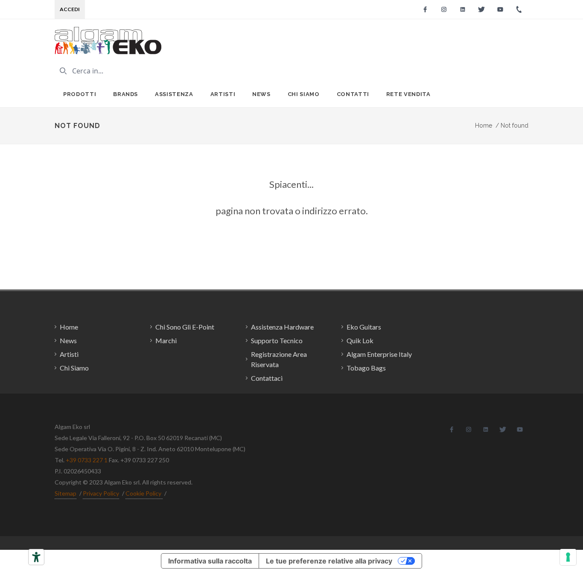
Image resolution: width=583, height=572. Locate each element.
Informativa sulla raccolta (210, 561)
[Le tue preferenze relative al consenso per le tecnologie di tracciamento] (568, 557)
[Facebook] (425, 9)
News (261, 94)
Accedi (70, 9)
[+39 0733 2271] (519, 9)
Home (483, 125)
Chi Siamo (304, 94)
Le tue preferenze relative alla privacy (329, 561)
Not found (512, 125)
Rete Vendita (408, 94)
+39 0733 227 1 (87, 460)
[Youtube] (500, 9)
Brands (125, 94)
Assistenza (174, 94)
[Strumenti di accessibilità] (36, 557)
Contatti (353, 94)
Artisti (223, 94)
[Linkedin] (462, 9)
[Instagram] (443, 9)
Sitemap (65, 493)
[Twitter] (481, 9)
